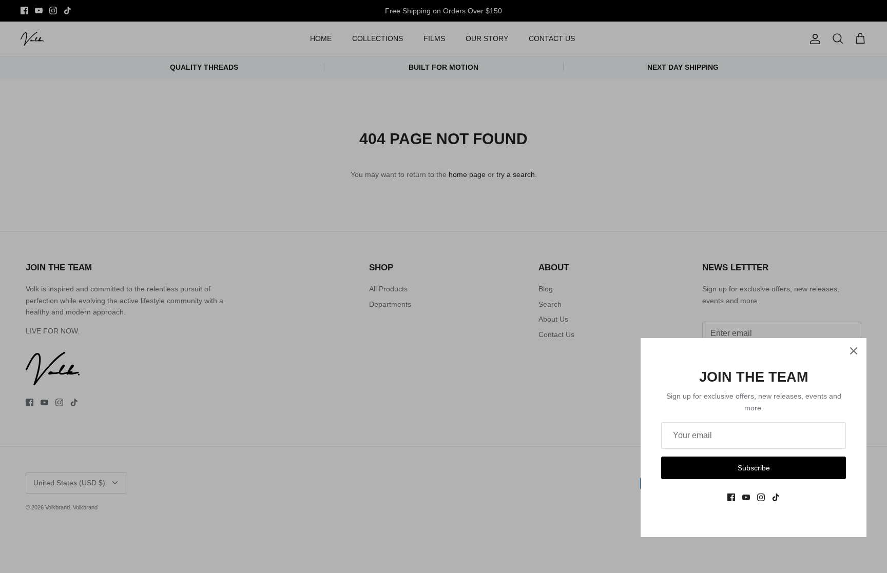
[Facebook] (731, 497)
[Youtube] (746, 497)
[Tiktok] (776, 497)
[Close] (853, 351)
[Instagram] (761, 497)
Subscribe (754, 468)
